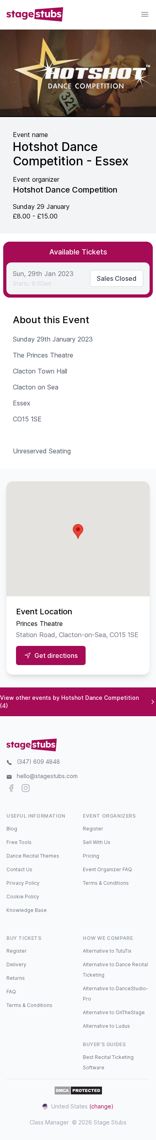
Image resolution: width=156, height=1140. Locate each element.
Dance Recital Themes (32, 856)
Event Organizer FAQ (107, 869)
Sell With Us (96, 842)
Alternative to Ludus (106, 1026)
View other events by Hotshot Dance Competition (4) (69, 701)
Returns (15, 978)
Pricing (91, 856)
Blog (11, 829)
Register (93, 829)
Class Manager (49, 1122)
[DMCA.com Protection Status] (78, 1090)
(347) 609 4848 (38, 761)
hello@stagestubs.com (47, 776)
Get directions (56, 655)
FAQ (11, 992)
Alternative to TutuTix (107, 951)
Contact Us (19, 869)
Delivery (16, 964)
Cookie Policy (22, 897)
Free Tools (19, 842)
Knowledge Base (26, 910)
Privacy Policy (23, 883)
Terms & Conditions (106, 883)
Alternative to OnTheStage (114, 1012)
